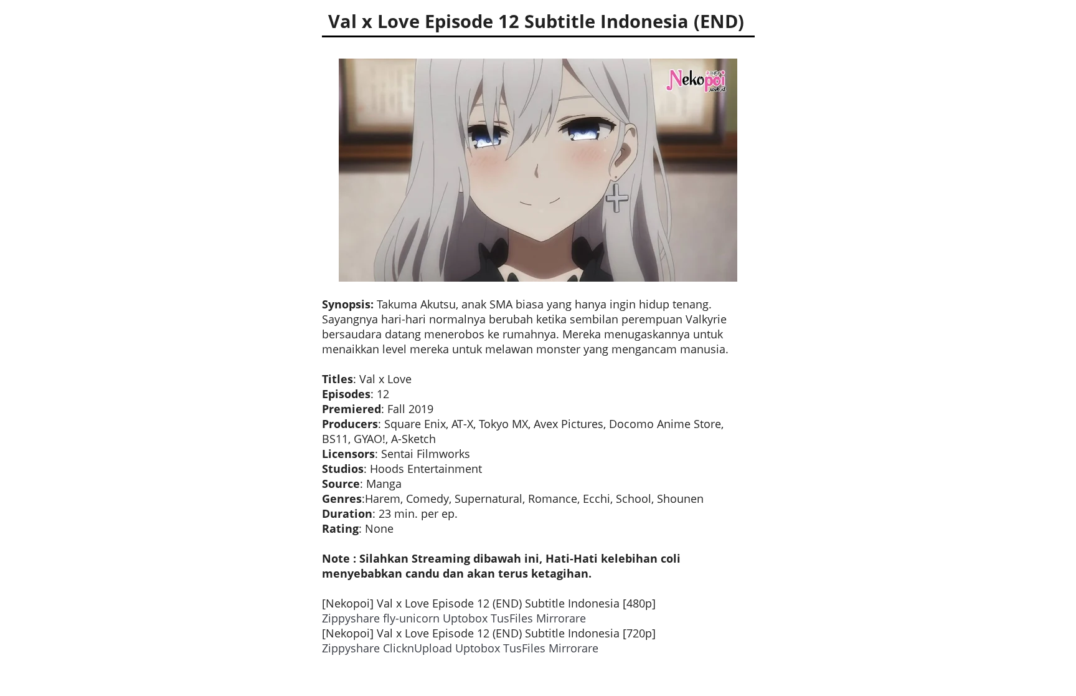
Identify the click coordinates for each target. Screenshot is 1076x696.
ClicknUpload (417, 648)
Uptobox (465, 618)
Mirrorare (561, 618)
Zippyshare (351, 618)
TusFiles (512, 618)
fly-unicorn (411, 618)
